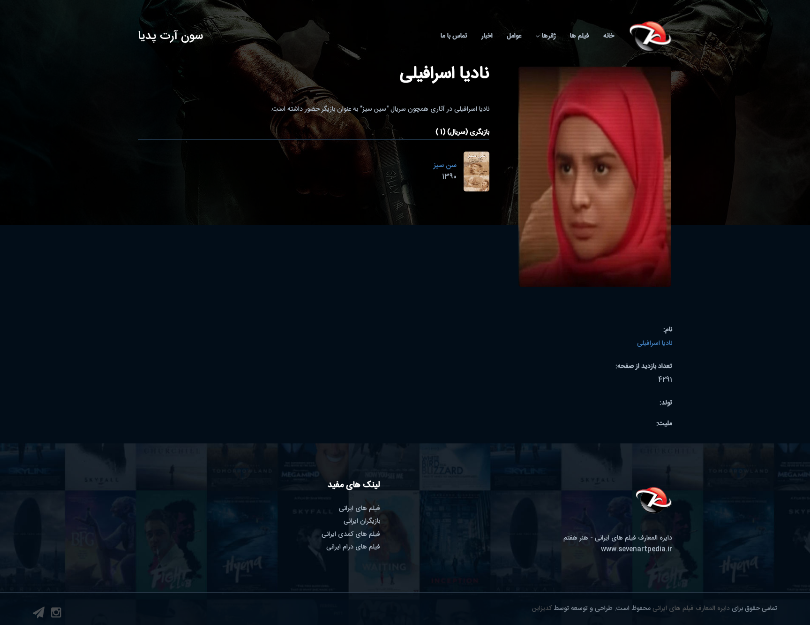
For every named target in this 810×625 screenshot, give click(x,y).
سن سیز (445, 165)
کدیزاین (542, 608)
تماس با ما (454, 36)
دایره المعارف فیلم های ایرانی (691, 608)
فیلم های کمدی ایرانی (351, 534)
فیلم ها (579, 36)
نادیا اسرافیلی (654, 343)
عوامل (514, 36)
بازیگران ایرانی (362, 521)
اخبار (487, 36)
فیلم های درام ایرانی (353, 547)
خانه (608, 36)
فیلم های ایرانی (359, 508)
